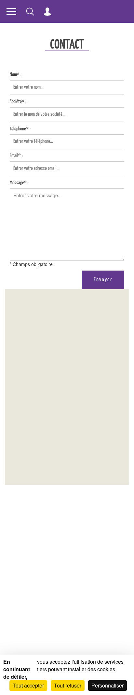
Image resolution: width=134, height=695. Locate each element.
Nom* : (15, 74)
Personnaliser (107, 685)
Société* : (18, 101)
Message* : (19, 182)
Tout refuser (67, 685)
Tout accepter (28, 685)
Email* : (16, 155)
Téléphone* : (20, 128)
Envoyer (103, 280)
